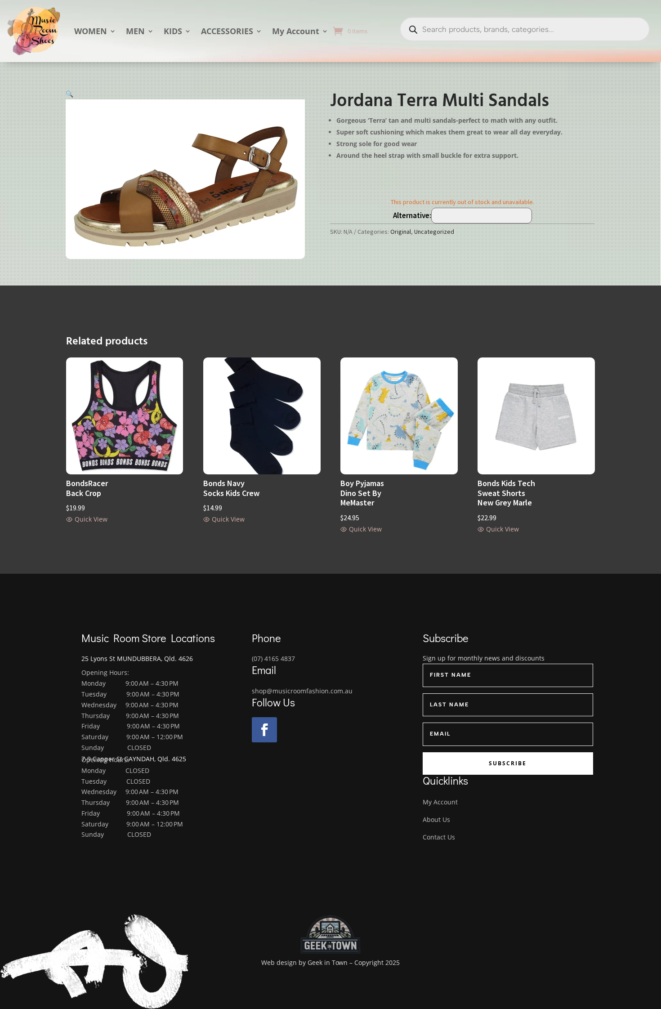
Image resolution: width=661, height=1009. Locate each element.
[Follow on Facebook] (264, 729)
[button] (69, 93)
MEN (135, 31)
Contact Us (439, 837)
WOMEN (90, 31)
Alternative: (412, 215)
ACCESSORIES (227, 31)
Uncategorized (434, 232)
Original (400, 232)
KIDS (173, 31)
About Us (436, 819)
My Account (295, 31)
